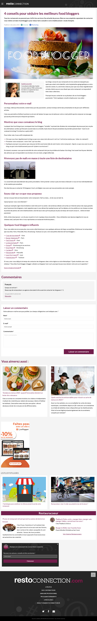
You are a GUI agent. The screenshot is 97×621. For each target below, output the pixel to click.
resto (17, 3)
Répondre (8, 296)
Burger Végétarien (12, 238)
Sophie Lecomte (26, 84)
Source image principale (12, 268)
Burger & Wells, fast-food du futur (68, 528)
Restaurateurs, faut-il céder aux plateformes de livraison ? (69, 504)
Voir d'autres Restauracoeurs (72, 534)
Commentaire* (8, 331)
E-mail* (5, 323)
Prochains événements (48, 596)
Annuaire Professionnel (48, 593)
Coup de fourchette (12, 235)
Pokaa (8, 245)
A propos (48, 587)
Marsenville (10, 252)
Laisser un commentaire (79, 352)
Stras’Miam (9, 248)
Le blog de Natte (11, 243)
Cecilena (9, 250)
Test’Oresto (10, 240)
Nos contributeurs (48, 590)
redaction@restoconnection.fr (48, 603)
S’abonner (30, 561)
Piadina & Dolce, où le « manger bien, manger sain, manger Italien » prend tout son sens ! (74, 520)
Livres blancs (48, 600)
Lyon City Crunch (11, 255)
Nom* (5, 315)
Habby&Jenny (10, 257)
